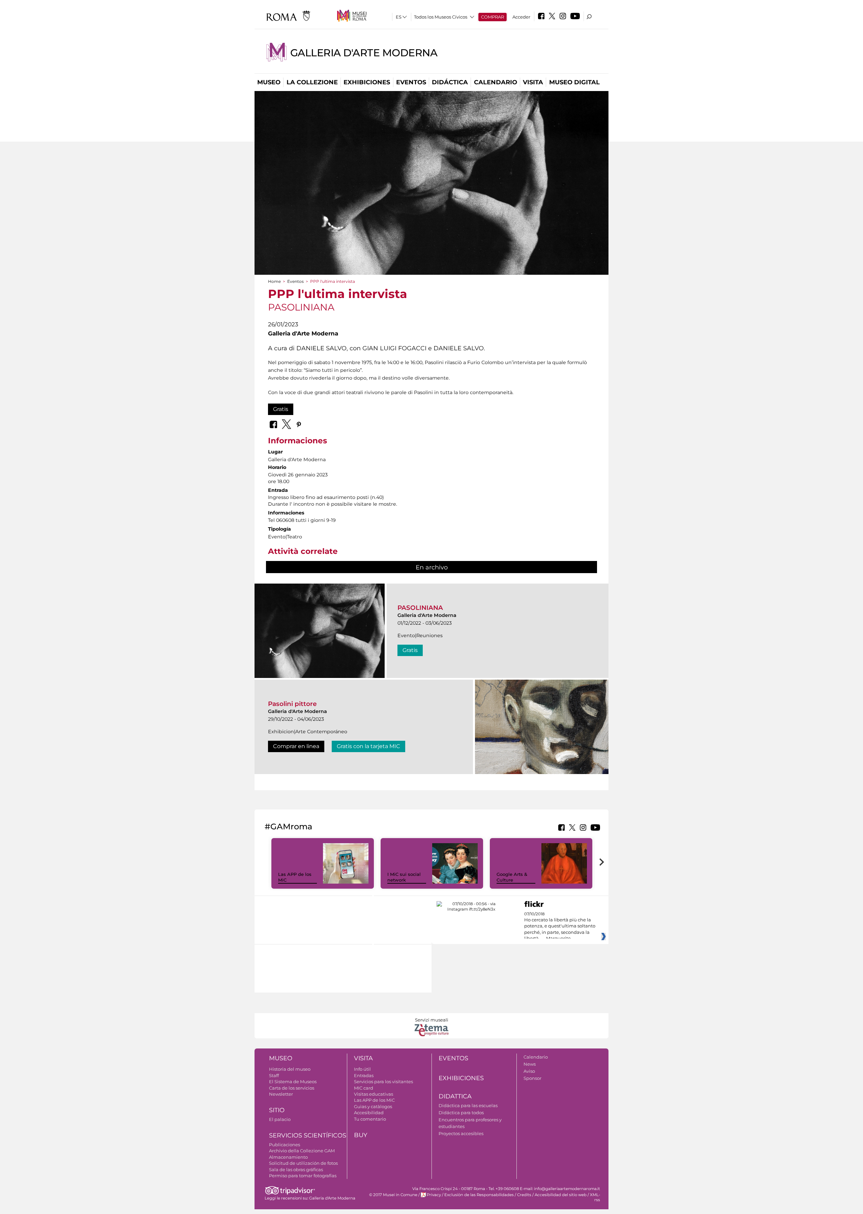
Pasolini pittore (292, 704)
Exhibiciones (367, 82)
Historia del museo (289, 1069)
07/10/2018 (559, 926)
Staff (274, 1075)
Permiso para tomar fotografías (302, 1175)
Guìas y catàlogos (373, 1106)
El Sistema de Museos (293, 1081)
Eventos (411, 82)
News (530, 1064)
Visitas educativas (373, 1094)
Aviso (529, 1071)
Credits (524, 1194)
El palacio (280, 1119)
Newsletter (281, 1094)
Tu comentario (370, 1119)
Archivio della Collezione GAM (302, 1150)
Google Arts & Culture (512, 877)
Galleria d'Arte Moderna (364, 53)
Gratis (280, 409)
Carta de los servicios (291, 1088)
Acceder (521, 17)
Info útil (362, 1069)
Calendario (495, 82)
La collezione (312, 82)
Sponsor (532, 1078)
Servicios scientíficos (307, 1135)
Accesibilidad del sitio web (561, 1194)
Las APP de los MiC (374, 1100)
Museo (268, 82)
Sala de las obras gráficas (296, 1169)
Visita (533, 82)
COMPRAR (492, 17)
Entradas (364, 1075)
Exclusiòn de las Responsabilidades (479, 1194)
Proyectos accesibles (461, 1133)
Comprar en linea (296, 746)
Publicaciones (284, 1144)
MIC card (363, 1088)
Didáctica (450, 82)
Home (274, 281)
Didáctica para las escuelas (468, 1105)
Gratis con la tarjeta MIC (368, 746)
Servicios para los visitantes (383, 1081)
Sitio (277, 1110)
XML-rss (595, 1197)
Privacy (434, 1194)
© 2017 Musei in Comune (393, 1194)
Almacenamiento (288, 1157)
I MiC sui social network (404, 877)
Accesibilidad (369, 1112)
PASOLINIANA (420, 608)
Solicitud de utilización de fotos (303, 1163)
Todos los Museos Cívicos (440, 17)
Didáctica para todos (461, 1112)
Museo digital (574, 82)
